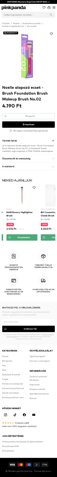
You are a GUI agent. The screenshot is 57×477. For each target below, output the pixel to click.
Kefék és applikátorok (13, 26)
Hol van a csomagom (40, 361)
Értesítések (8, 451)
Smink (5, 356)
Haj (4, 366)
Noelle (16, 24)
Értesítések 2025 (10, 446)
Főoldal (7, 24)
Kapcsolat (35, 385)
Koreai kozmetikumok (13, 388)
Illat (4, 370)
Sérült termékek (10, 393)
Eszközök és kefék (32, 24)
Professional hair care (13, 398)
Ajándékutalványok (39, 394)
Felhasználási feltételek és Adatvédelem (22, 442)
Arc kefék (32, 26)
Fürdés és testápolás (12, 384)
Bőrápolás (7, 361)
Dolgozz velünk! (37, 389)
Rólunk (33, 398)
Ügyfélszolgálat (37, 356)
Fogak (5, 379)
